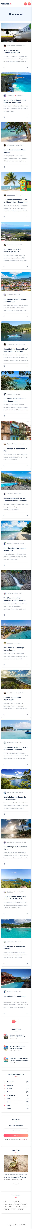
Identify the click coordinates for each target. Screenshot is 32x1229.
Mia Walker (9, 394)
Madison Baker (10, 792)
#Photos (13, 1209)
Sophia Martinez (11, 45)
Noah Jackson (10, 244)
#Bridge (24, 1204)
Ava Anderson (10, 593)
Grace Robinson (11, 95)
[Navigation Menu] (29, 3)
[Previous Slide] (14, 1184)
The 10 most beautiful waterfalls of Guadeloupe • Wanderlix (14, 600)
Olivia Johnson (10, 145)
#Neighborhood (8, 1201)
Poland (9, 1088)
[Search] (25, 3)
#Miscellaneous (8, 1204)
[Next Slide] (17, 1184)
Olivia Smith (10, 643)
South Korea (11, 1095)
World (9, 1102)
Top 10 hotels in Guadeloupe (15, 996)
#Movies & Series (9, 1206)
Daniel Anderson (11, 195)
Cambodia (10, 1082)
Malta (9, 1105)
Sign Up (16, 1135)
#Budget (17, 1204)
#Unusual (20, 1209)
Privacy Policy (23, 1139)
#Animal (7, 1209)
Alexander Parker (11, 444)
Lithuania (10, 1085)
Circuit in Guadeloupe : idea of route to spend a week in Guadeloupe (16, 351)
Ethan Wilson (10, 742)
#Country (17, 1201)
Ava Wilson (10, 294)
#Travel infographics (21, 1206)
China (9, 1108)
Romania (10, 1092)
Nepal (9, 1098)
